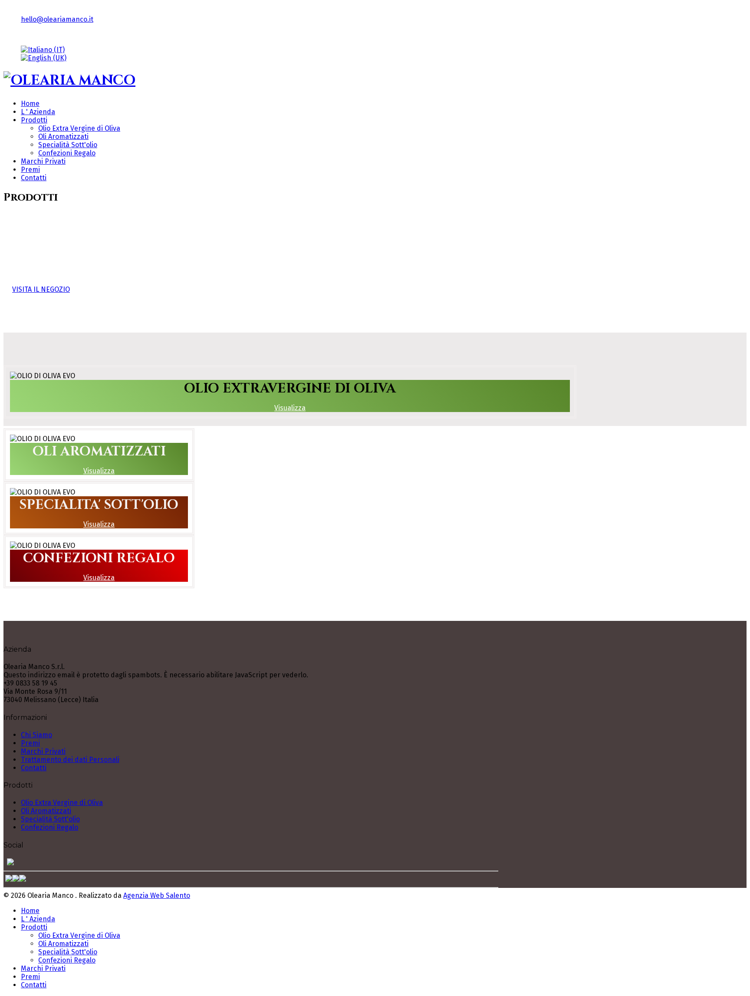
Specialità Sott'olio (67, 145)
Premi (30, 169)
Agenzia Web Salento (156, 895)
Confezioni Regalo (66, 153)
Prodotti (34, 120)
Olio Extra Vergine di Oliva (79, 128)
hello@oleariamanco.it (57, 19)
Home (30, 103)
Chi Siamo (36, 735)
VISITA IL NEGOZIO (41, 289)
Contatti (33, 178)
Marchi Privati (43, 161)
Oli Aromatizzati (63, 136)
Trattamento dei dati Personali (70, 759)
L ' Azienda (38, 112)
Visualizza (290, 408)
